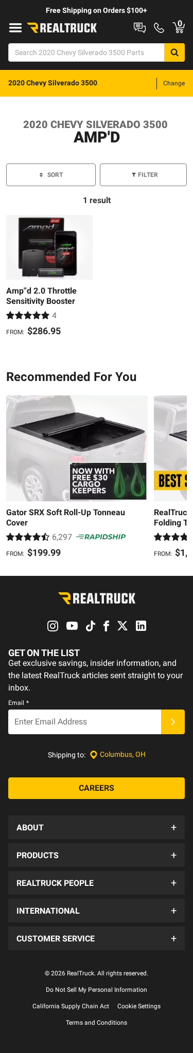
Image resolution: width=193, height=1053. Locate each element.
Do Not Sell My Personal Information (96, 989)
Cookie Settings (139, 1006)
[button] (96, 827)
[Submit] (173, 722)
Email (18, 702)
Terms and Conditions (96, 1022)
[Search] (174, 52)
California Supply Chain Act (70, 1006)
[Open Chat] (140, 28)
